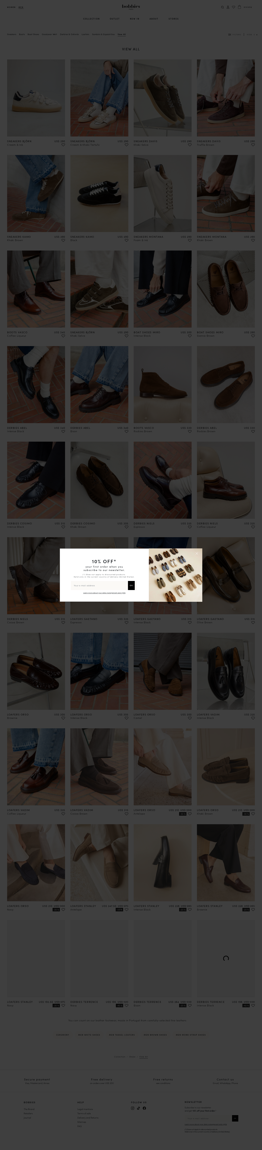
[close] (197, 553)
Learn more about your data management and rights (104, 592)
